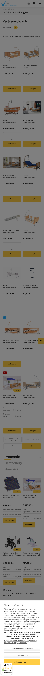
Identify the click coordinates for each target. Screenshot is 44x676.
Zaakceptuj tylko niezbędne (22, 648)
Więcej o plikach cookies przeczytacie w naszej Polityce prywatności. (20, 642)
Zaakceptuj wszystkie (22, 662)
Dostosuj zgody (22, 655)
